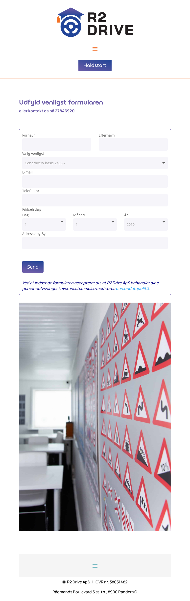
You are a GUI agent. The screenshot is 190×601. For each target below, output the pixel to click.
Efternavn (107, 135)
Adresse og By (34, 233)
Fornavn (29, 135)
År (126, 215)
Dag (25, 215)
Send (33, 266)
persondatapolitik (132, 288)
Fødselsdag (31, 209)
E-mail (27, 172)
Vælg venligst (33, 153)
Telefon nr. (31, 190)
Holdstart (95, 65)
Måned (79, 215)
